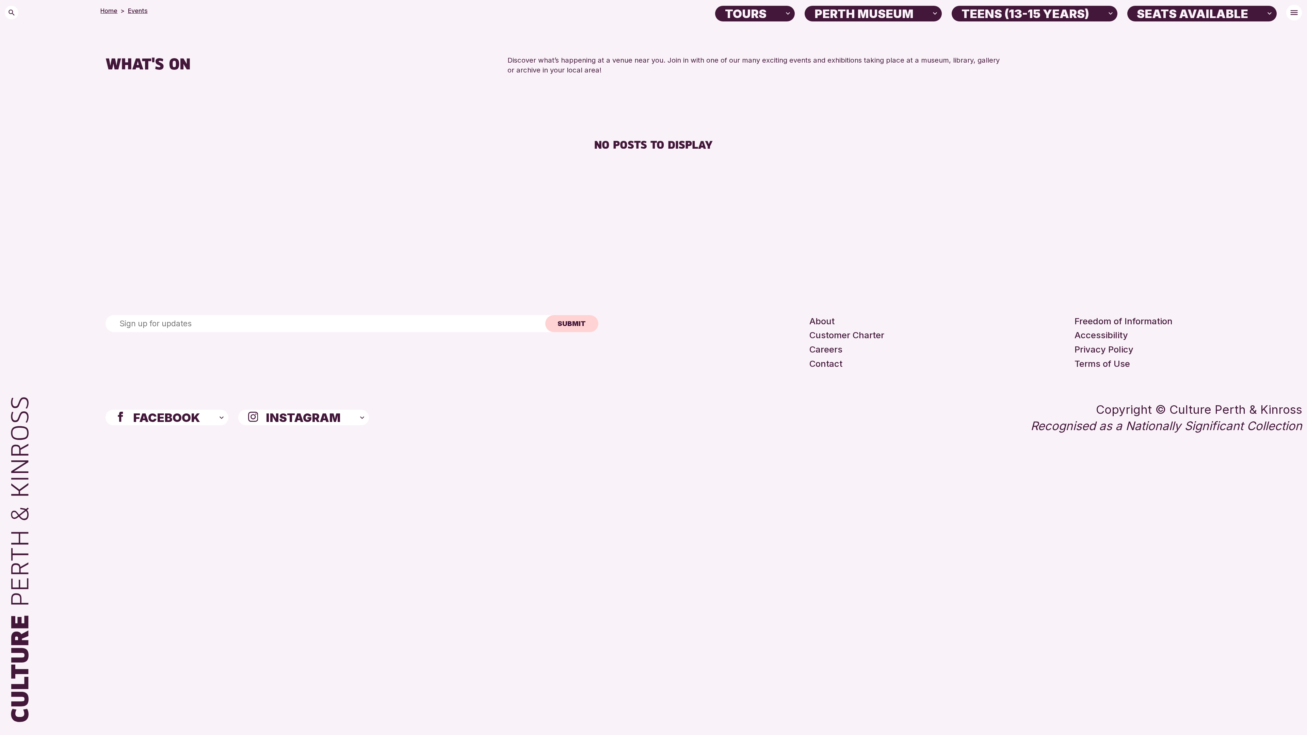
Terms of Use (1102, 363)
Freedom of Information (1124, 321)
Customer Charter (846, 335)
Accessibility (1101, 335)
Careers (825, 349)
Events (138, 10)
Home (108, 10)
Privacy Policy (1104, 349)
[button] (788, 13)
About (822, 321)
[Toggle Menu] (1294, 12)
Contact (825, 363)
